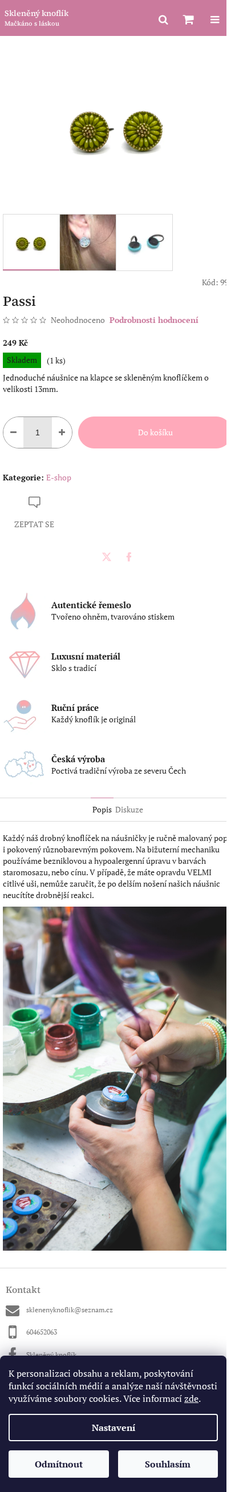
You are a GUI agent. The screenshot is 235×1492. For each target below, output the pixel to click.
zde (191, 1398)
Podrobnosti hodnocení (154, 319)
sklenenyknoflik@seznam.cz (69, 1309)
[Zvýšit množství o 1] (62, 432)
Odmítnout (59, 1464)
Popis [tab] (102, 809)
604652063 (41, 1332)
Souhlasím (168, 1464)
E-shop (58, 477)
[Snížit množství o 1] (13, 432)
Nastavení (113, 1427)
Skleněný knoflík (51, 1355)
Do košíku (155, 432)
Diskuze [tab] (129, 809)
